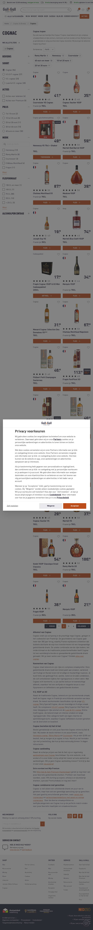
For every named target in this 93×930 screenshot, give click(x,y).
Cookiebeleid (55, 495)
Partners (57, 440)
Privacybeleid (63, 498)
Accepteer (75, 506)
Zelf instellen (12, 506)
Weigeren (50, 506)
